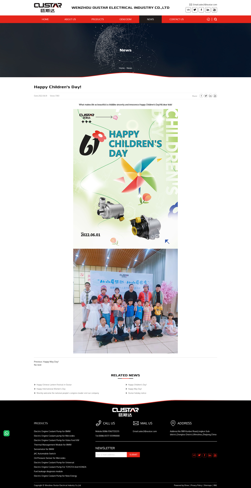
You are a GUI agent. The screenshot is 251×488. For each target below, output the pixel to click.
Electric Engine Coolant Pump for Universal (54, 462)
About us (70, 19)
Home (45, 19)
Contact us (177, 19)
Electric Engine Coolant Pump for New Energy (55, 476)
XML (215, 485)
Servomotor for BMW (44, 449)
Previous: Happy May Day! (46, 361)
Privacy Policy (196, 485)
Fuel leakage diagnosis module (48, 471)
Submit (133, 454)
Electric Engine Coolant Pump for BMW (52, 431)
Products (98, 19)
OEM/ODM (125, 19)
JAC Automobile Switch (45, 453)
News (150, 19)
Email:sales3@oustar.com (203, 4)
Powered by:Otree (181, 485)
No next (37, 365)
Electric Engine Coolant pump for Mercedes (54, 435)
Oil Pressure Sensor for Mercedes (49, 458)
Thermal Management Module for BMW (53, 444)
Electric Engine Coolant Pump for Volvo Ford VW (56, 440)
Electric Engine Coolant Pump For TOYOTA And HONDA (60, 467)
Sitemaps (208, 485)
